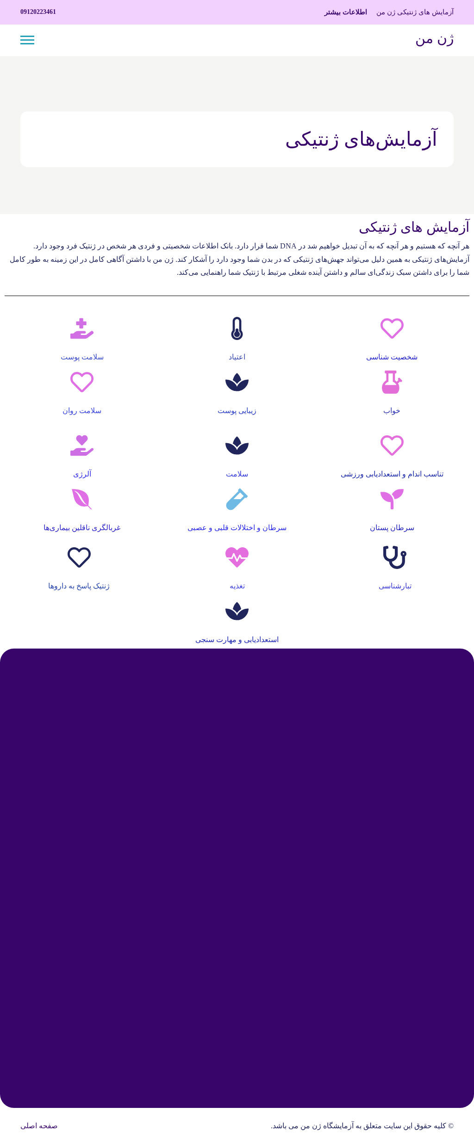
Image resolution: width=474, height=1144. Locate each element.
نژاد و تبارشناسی (205, 858)
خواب (391, 410)
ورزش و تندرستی (204, 797)
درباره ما (440, 976)
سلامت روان (81, 410)
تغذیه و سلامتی (208, 837)
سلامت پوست (82, 357)
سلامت (237, 474)
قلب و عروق (212, 736)
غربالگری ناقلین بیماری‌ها (82, 528)
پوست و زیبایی (209, 776)
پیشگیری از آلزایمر (203, 756)
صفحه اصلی (39, 1126)
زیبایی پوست (237, 410)
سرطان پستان (392, 528)
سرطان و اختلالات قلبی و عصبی (237, 528)
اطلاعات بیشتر (345, 12)
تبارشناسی (395, 586)
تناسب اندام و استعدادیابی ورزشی (392, 474)
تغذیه (237, 586)
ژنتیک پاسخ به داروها (79, 586)
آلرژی (82, 474)
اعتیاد (237, 357)
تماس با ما (438, 956)
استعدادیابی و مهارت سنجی (237, 639)
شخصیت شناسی (392, 357)
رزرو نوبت (182, 1019)
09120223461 (38, 11)
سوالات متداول (431, 997)
